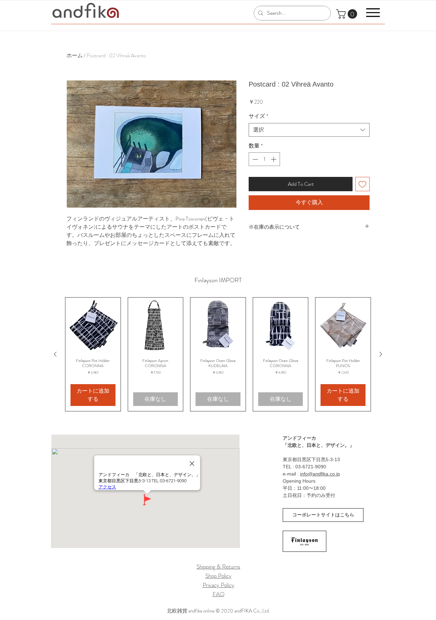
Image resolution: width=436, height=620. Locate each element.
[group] (218, 354)
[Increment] (274, 159)
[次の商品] (381, 354)
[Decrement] (254, 159)
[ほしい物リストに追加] (362, 184)
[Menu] (372, 12)
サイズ (258, 116)
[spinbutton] (264, 159)
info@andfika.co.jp (320, 474)
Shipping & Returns (218, 566)
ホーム (74, 55)
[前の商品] (55, 354)
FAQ (218, 594)
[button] (347, 14)
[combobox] (309, 130)
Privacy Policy (218, 585)
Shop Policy (218, 576)
